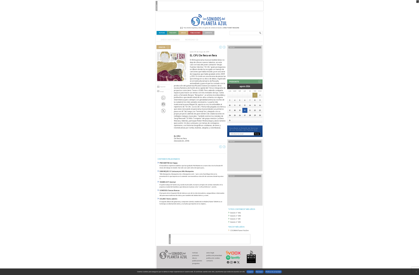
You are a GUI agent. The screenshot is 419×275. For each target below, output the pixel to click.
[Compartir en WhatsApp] (163, 98)
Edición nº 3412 (235, 213)
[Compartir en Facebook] (163, 104)
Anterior (229, 86)
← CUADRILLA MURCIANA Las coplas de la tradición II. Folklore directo (220, 47)
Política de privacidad (273, 272)
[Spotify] (233, 257)
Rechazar (259, 272)
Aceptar (250, 272)
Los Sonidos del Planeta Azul (209, 20)
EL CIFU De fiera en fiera (203, 55)
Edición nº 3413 (235, 222)
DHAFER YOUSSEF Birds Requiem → (224, 47)
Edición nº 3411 (235, 219)
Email (162, 91)
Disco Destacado (170, 39)
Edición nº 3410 (235, 216)
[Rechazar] (416, 272)
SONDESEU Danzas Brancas (170, 190)
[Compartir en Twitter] (163, 111)
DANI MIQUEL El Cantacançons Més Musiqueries (177, 171)
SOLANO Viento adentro (168, 199)
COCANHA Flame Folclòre (239, 230)
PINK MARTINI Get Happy (169, 163)
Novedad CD (191, 39)
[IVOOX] (233, 252)
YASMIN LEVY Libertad (168, 182)
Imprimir (163, 87)
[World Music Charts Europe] (251, 257)
